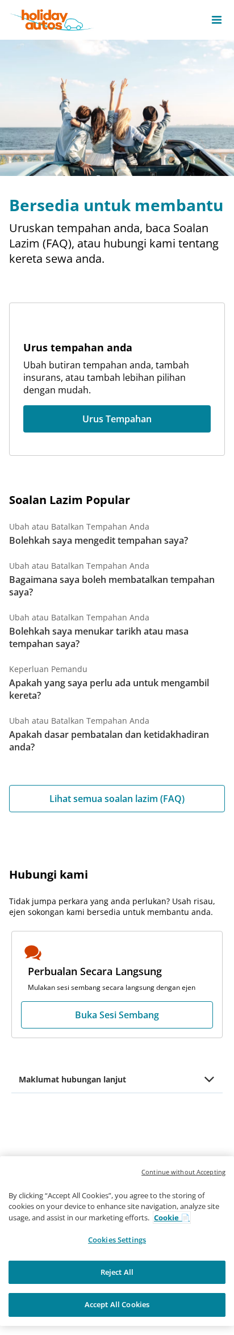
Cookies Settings (117, 1240)
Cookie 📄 (172, 1217)
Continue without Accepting (183, 1172)
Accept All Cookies (117, 1304)
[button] (216, 20)
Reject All (117, 1272)
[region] (117, 1241)
